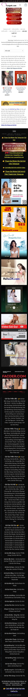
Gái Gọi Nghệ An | (19, 440)
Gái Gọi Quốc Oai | (12, 510)
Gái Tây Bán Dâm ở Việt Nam (9, 681)
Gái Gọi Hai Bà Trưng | (10, 497)
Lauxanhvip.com (19, 157)
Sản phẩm (15, 29)
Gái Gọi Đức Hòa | (10, 672)
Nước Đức (8, 684)
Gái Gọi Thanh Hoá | (14, 450)
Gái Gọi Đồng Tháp (16, 470)
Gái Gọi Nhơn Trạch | (15, 649)
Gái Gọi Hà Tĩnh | (15, 435)
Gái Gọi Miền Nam (11, 457)
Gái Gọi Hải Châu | (19, 573)
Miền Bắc (4, 133)
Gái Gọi (12, 683)
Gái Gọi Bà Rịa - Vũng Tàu (17, 459)
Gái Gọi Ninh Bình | (14, 416)
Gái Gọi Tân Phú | (10, 549)
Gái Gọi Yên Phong (14, 563)
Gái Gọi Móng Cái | (10, 414)
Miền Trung (17, 133)
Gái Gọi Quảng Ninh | (10, 448)
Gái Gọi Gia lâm (9, 495)
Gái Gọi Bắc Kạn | (16, 401)
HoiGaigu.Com (8, 157)
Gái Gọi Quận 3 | (10, 540)
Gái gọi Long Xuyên (14, 611)
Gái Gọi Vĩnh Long (16, 480)
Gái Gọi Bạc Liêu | (10, 461)
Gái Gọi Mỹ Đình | (17, 504)
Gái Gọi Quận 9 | (9, 547)
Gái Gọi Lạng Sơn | (9, 412)
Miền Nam (10, 133)
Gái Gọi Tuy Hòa (19, 605)
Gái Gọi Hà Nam (17, 405)
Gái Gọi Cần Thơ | (15, 467)
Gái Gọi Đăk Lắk (15, 433)
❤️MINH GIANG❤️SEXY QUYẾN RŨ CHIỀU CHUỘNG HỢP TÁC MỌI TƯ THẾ (7, 90)
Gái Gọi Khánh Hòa (10, 589)
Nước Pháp (19, 684)
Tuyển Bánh (18, 135)
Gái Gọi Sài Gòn (19, 474)
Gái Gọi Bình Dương (10, 463)
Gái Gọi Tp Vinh (19, 601)
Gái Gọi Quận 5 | (10, 543)
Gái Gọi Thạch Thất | (14, 515)
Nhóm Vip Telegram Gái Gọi (14, 68)
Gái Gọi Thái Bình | (16, 418)
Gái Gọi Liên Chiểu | (11, 575)
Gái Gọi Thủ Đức (19, 549)
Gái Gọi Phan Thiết (18, 641)
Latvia (6, 683)
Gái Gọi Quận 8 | (19, 545)
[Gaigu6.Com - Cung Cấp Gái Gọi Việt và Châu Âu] (9, 5)
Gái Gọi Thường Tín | (11, 519)
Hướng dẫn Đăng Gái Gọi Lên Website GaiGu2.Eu (21, 89)
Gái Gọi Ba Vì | (12, 487)
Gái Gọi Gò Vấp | (9, 532)
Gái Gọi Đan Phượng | (18, 491)
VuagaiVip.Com (18, 155)
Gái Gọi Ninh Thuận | (11, 442)
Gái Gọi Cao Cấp (14, 109)
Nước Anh (17, 683)
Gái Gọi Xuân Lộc (15, 654)
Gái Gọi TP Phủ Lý (18, 569)
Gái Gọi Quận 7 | (9, 545)
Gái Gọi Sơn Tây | (13, 512)
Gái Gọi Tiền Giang (11, 478)
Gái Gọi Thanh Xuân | (18, 517)
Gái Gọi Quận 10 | (10, 536)
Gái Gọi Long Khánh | (11, 647)
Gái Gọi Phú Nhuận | (10, 534)
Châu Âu (23, 133)
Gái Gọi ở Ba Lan (20, 681)
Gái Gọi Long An (9, 474)
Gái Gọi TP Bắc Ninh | (10, 561)
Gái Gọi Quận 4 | (19, 540)
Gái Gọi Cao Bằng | (16, 403)
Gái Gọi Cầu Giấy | (14, 489)
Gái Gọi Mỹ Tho (20, 675)
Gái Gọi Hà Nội (10, 484)
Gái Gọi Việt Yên (16, 555)
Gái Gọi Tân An (20, 672)
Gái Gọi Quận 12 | (10, 538)
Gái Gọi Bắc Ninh (14, 31)
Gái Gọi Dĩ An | (12, 625)
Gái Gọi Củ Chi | (19, 530)
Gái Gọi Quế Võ (20, 559)
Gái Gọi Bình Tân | (17, 527)
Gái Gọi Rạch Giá (16, 666)
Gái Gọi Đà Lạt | (9, 597)
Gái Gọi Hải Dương (16, 407)
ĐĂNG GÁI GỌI (10, 135)
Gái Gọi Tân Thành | (14, 617)
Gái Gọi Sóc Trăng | (9, 476)
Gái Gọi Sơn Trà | (16, 577)
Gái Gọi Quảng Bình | (14, 444)
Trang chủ (6, 29)
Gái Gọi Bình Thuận (14, 465)
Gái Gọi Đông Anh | (9, 493)
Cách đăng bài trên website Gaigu (15, 167)
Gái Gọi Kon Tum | (17, 437)
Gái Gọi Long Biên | (17, 502)
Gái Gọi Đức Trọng (19, 597)
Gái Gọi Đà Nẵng (15, 431)
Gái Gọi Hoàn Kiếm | (14, 500)
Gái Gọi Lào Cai (19, 412)
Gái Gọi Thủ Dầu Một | (15, 627)
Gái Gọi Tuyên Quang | (15, 422)
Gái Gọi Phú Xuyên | (11, 508)
